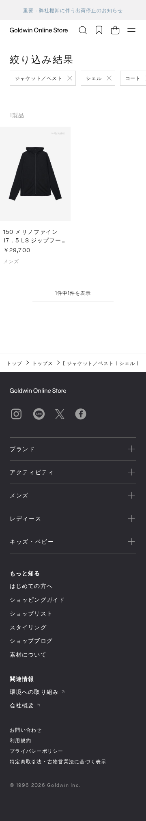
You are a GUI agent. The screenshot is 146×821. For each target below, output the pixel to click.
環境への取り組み (34, 692)
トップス (42, 363)
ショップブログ (31, 640)
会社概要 (22, 705)
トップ (14, 363)
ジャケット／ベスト (38, 78)
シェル (94, 78)
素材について (28, 654)
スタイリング (28, 627)
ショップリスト (31, 613)
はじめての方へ (31, 586)
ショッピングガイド (37, 599)
